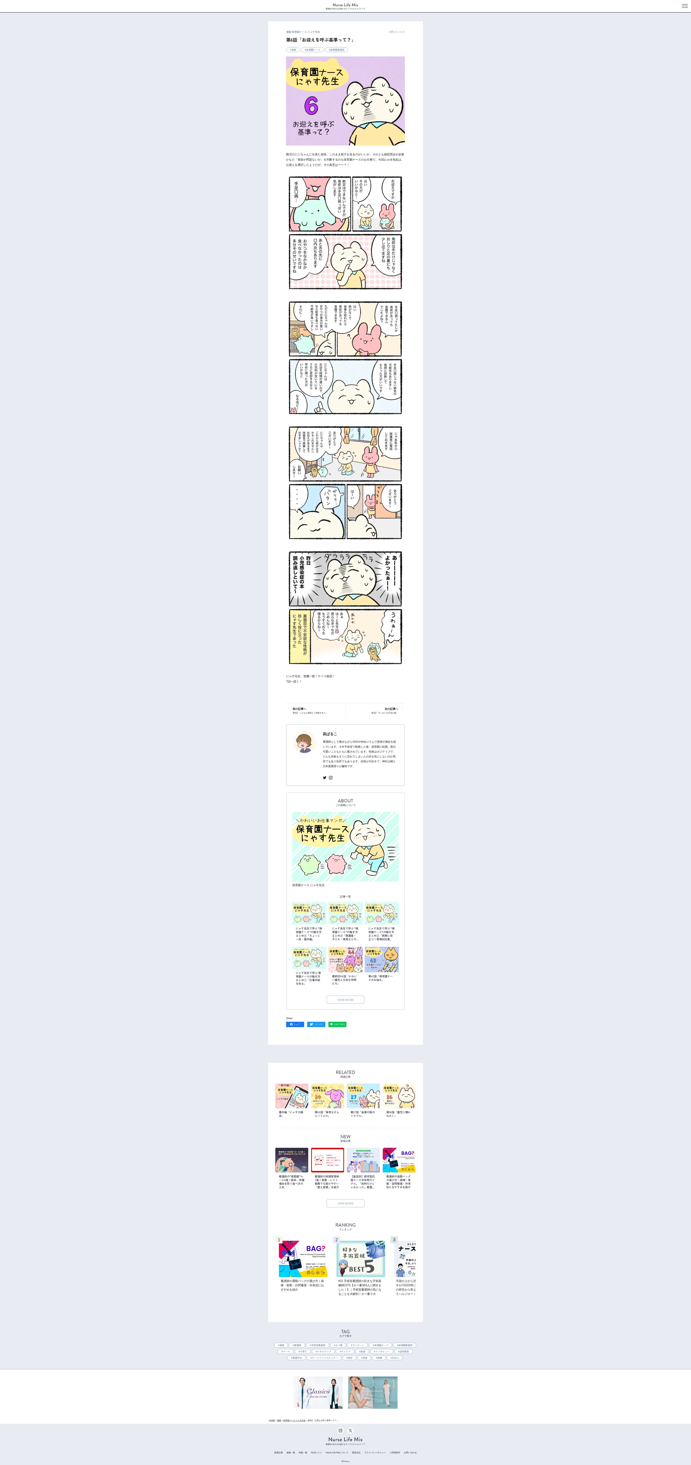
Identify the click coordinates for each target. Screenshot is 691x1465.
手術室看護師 (318, 1345)
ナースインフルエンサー (325, 1357)
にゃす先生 (391, 159)
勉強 (363, 1351)
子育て (303, 1351)
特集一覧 (303, 1452)
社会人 (395, 1357)
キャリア (346, 1351)
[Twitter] (316, 1025)
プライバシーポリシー (375, 1452)
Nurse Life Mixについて (337, 1452)
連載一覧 (290, 1452)
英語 (365, 1357)
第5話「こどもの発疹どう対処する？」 (310, 710)
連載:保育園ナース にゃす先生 (303, 32)
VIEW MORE (345, 1000)
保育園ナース (313, 49)
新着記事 (278, 1452)
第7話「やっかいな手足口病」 (384, 710)
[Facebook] (295, 1025)
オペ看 (338, 1345)
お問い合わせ (410, 1452)
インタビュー (382, 1351)
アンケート (358, 1345)
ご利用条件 (394, 1452)
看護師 (297, 1345)
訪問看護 (404, 1351)
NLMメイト (316, 1452)
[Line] (337, 1025)
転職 (379, 1357)
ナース (286, 1351)
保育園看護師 (337, 49)
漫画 (294, 49)
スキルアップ (324, 1351)
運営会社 (356, 1452)
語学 (350, 1357)
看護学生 (297, 1357)
